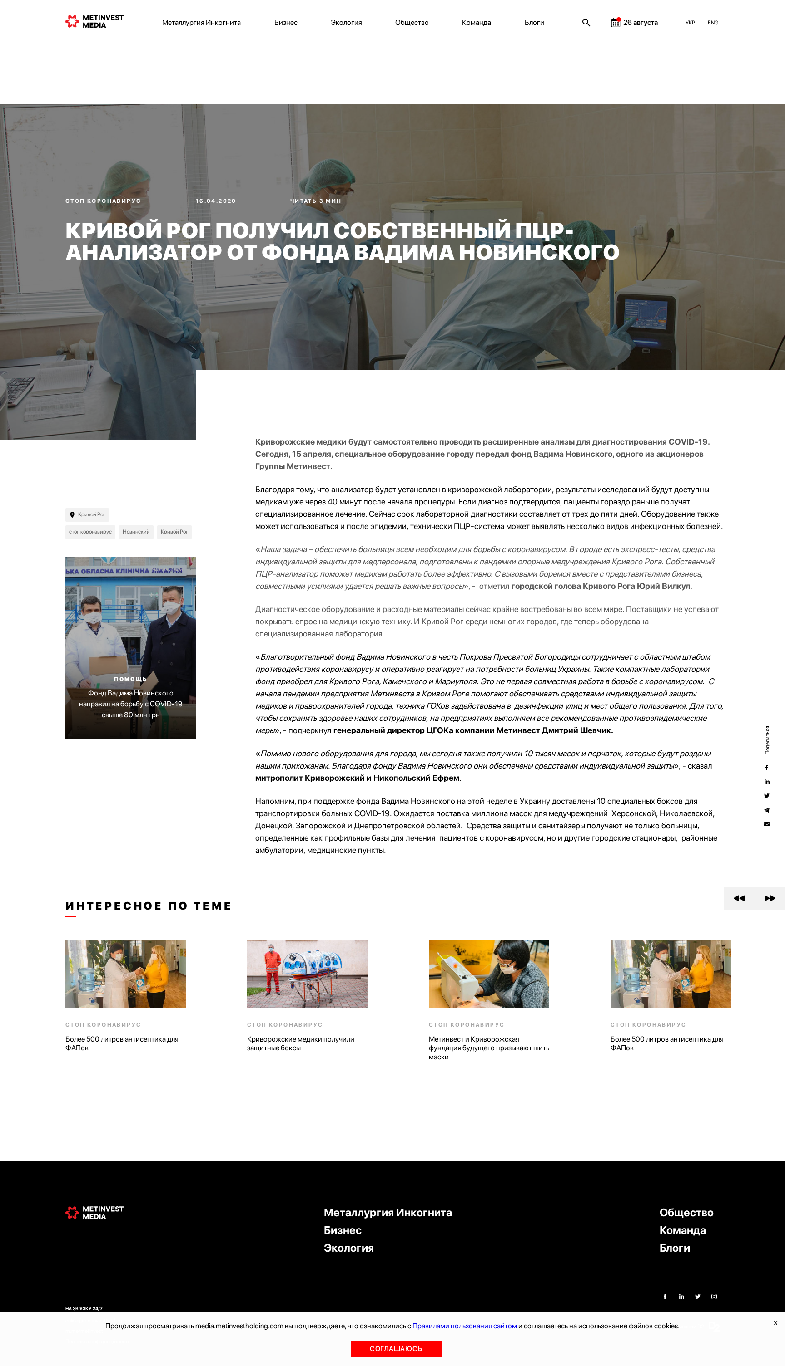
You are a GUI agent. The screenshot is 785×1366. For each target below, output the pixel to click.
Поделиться (767, 740)
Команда (476, 22)
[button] (739, 898)
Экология (346, 22)
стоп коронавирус (90, 532)
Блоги (534, 22)
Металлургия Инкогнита (201, 22)
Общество (412, 22)
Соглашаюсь (396, 1349)
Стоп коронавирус (104, 201)
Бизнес (286, 22)
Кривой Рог (91, 514)
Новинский (136, 532)
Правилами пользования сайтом (464, 1326)
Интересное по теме (149, 906)
